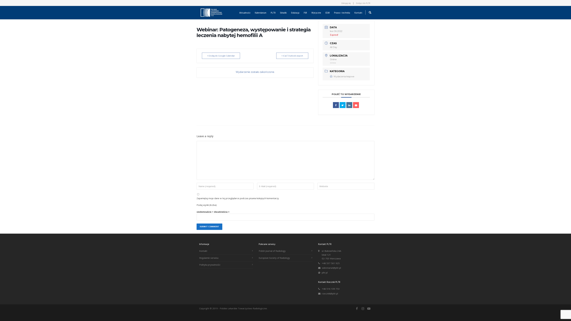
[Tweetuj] (343, 105)
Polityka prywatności (209, 264)
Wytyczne (316, 13)
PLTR (273, 13)
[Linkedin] (349, 105)
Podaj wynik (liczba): (207, 204)
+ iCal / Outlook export (292, 56)
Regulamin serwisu (208, 257)
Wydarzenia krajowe (344, 76)
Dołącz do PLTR (363, 3)
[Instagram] (363, 308)
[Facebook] (357, 308)
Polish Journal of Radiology (272, 250)
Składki (283, 13)
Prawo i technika (342, 13)
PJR (305, 13)
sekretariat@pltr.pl (331, 267)
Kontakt (358, 13)
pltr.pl (325, 272)
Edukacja (295, 13)
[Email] (356, 105)
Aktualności (244, 13)
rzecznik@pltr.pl (330, 293)
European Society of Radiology (274, 257)
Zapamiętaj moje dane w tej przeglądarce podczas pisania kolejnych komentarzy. (238, 198)
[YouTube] (369, 308)
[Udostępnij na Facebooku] (336, 105)
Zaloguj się (346, 3)
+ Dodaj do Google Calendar (221, 56)
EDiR (327, 13)
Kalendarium (260, 13)
